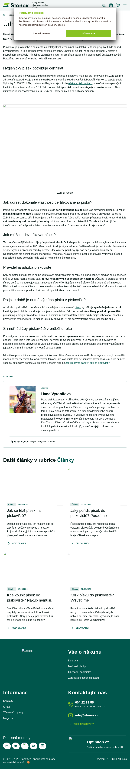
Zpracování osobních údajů (83, 677)
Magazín (12, 15)
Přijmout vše (88, 33)
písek (78, 307)
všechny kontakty (84, 724)
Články (65, 460)
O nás (6, 706)
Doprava (73, 660)
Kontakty (8, 701)
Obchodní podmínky (79, 672)
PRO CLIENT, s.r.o (116, 759)
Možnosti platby (77, 666)
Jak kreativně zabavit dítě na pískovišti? (87, 363)
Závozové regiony (13, 712)
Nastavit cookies (41, 33)
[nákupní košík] (117, 5)
